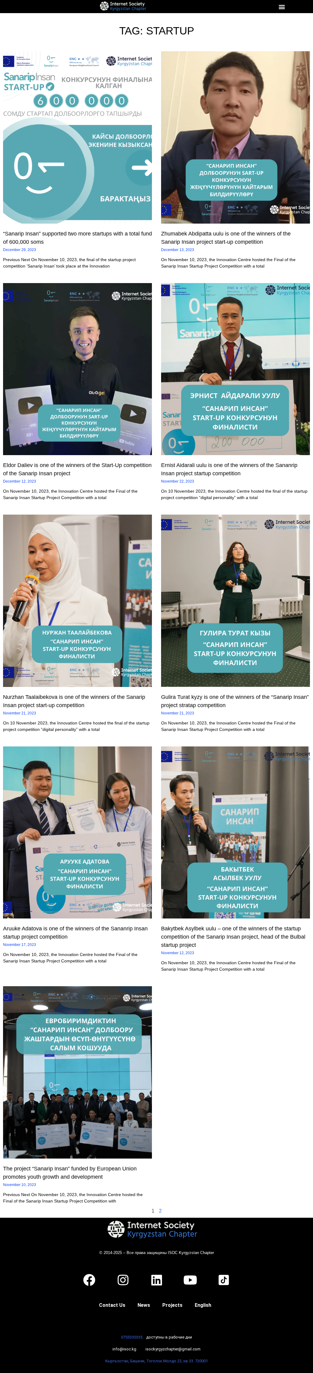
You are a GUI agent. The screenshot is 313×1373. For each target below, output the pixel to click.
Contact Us (112, 1305)
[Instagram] (123, 1280)
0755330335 (131, 1337)
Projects (172, 1305)
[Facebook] (89, 1280)
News (144, 1305)
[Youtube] (190, 1280)
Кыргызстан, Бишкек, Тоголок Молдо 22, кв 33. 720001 (156, 1361)
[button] (282, 7)
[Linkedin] (156, 1280)
